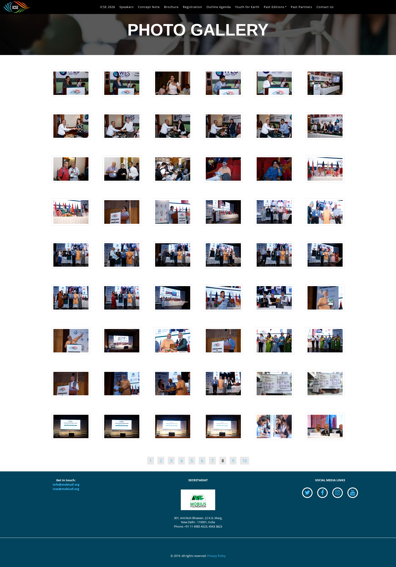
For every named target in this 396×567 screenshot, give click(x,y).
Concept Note (149, 7)
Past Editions (274, 7)
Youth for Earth (247, 7)
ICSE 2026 (107, 7)
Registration (192, 7)
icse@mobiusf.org (66, 489)
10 (244, 460)
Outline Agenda (218, 7)
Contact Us (325, 7)
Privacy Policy (216, 556)
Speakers (126, 7)
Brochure (171, 7)
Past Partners (301, 7)
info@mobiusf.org (66, 485)
